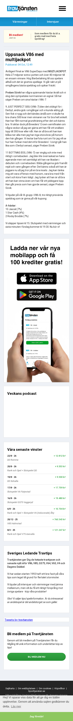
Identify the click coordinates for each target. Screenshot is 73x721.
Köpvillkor (60, 688)
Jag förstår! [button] (37, 716)
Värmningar (20, 21)
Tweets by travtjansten (19, 620)
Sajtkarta (10, 688)
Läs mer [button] (16, 706)
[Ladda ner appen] (36, 310)
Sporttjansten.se (36, 691)
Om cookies (45, 688)
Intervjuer (53, 21)
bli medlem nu (36, 656)
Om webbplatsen (26, 688)
